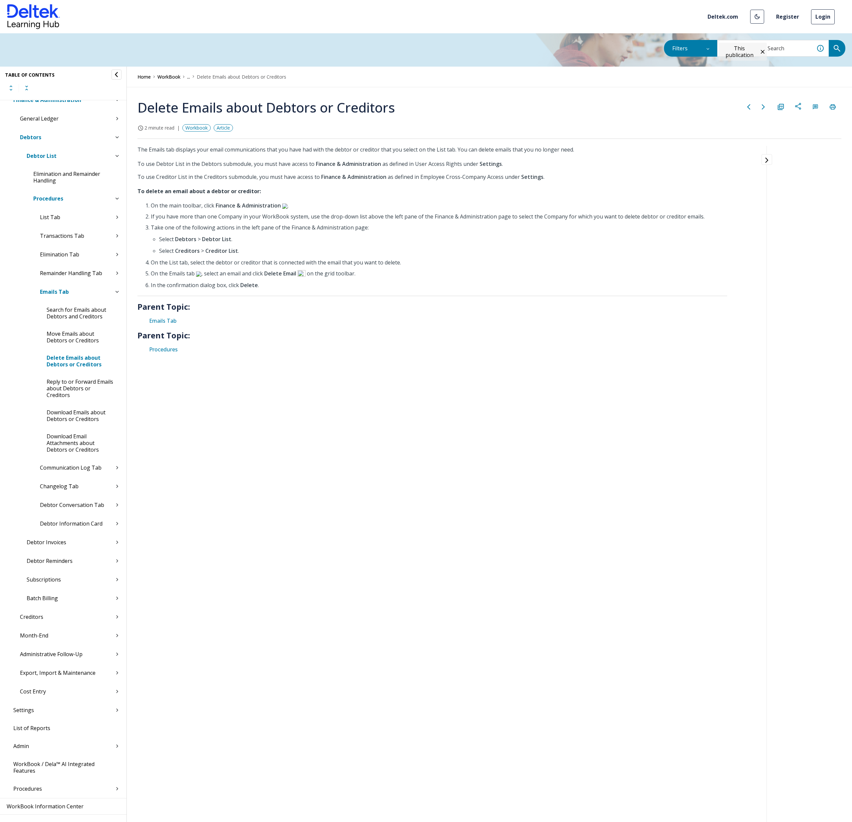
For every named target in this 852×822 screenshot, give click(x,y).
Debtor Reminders (50, 561)
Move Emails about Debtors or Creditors (73, 337)
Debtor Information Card (71, 523)
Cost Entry (33, 691)
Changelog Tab (59, 486)
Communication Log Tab (71, 467)
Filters (680, 48)
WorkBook (168, 77)
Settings (23, 710)
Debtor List (42, 156)
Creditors (31, 617)
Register (787, 16)
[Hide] (116, 75)
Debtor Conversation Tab (72, 505)
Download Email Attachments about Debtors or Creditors (73, 443)
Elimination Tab (59, 254)
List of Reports (31, 728)
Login (822, 16)
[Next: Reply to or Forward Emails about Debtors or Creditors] (763, 107)
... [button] (188, 77)
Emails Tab (54, 291)
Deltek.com (723, 16)
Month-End (34, 635)
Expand (11, 88)
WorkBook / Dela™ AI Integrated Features (54, 767)
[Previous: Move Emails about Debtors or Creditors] (748, 107)
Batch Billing (42, 598)
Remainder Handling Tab (71, 273)
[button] (757, 17)
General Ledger (39, 118)
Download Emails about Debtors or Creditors (76, 415)
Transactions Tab (62, 235)
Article (223, 128)
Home (144, 77)
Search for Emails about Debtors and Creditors (76, 313)
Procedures (48, 198)
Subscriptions (44, 579)
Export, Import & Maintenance (58, 672)
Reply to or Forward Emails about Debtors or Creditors (80, 388)
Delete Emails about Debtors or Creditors (74, 361)
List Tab (50, 217)
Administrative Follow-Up (51, 654)
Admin (21, 746)
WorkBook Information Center (45, 806)
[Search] (837, 48)
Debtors (30, 137)
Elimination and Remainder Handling (66, 177)
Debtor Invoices (46, 542)
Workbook (196, 128)
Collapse (26, 88)
